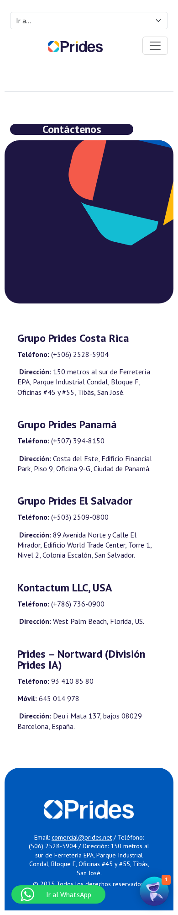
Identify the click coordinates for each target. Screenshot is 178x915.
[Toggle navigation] (155, 46)
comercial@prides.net (82, 837)
